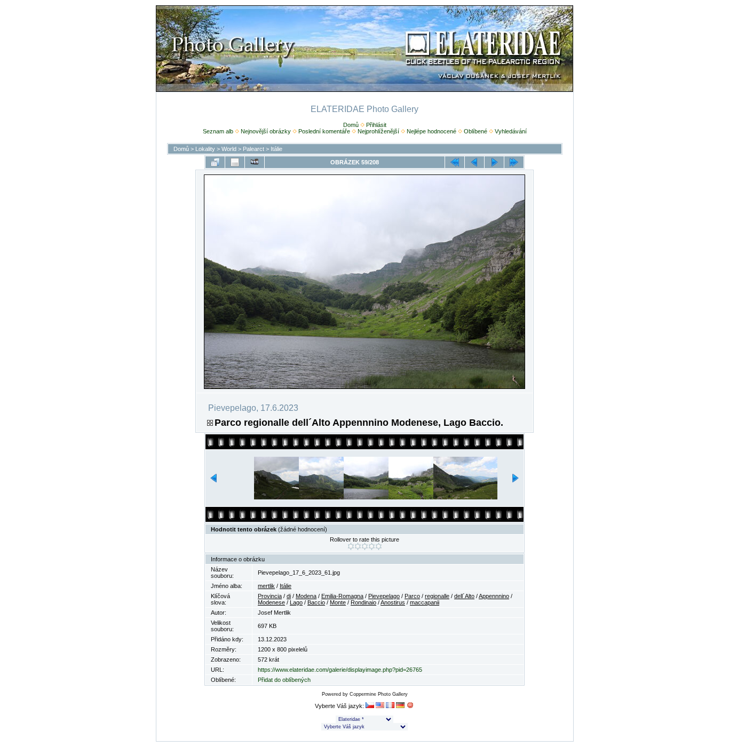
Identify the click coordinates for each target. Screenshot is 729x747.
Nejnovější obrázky (266, 131)
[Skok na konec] (514, 162)
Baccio (316, 602)
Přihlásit (376, 125)
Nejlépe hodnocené (431, 131)
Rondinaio (363, 602)
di (289, 596)
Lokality (205, 149)
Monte (338, 602)
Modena (306, 596)
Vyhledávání (511, 131)
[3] (364, 546)
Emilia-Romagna (342, 596)
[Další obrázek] (494, 162)
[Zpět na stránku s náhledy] (215, 162)
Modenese (271, 602)
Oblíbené (475, 131)
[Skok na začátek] (454, 162)
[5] (378, 546)
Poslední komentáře (324, 131)
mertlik (266, 586)
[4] (371, 546)
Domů (351, 125)
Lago (296, 602)
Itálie (276, 149)
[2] (357, 546)
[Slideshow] (254, 162)
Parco (412, 596)
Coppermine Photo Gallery (379, 694)
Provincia (270, 596)
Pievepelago (384, 596)
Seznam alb (218, 131)
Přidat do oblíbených (284, 680)
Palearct (253, 149)
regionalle (437, 596)
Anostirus (393, 602)
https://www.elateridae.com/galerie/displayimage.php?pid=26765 (340, 669)
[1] (350, 546)
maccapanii (424, 602)
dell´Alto (464, 596)
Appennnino (494, 596)
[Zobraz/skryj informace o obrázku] (234, 162)
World (228, 149)
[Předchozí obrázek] (474, 162)
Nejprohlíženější (378, 131)
